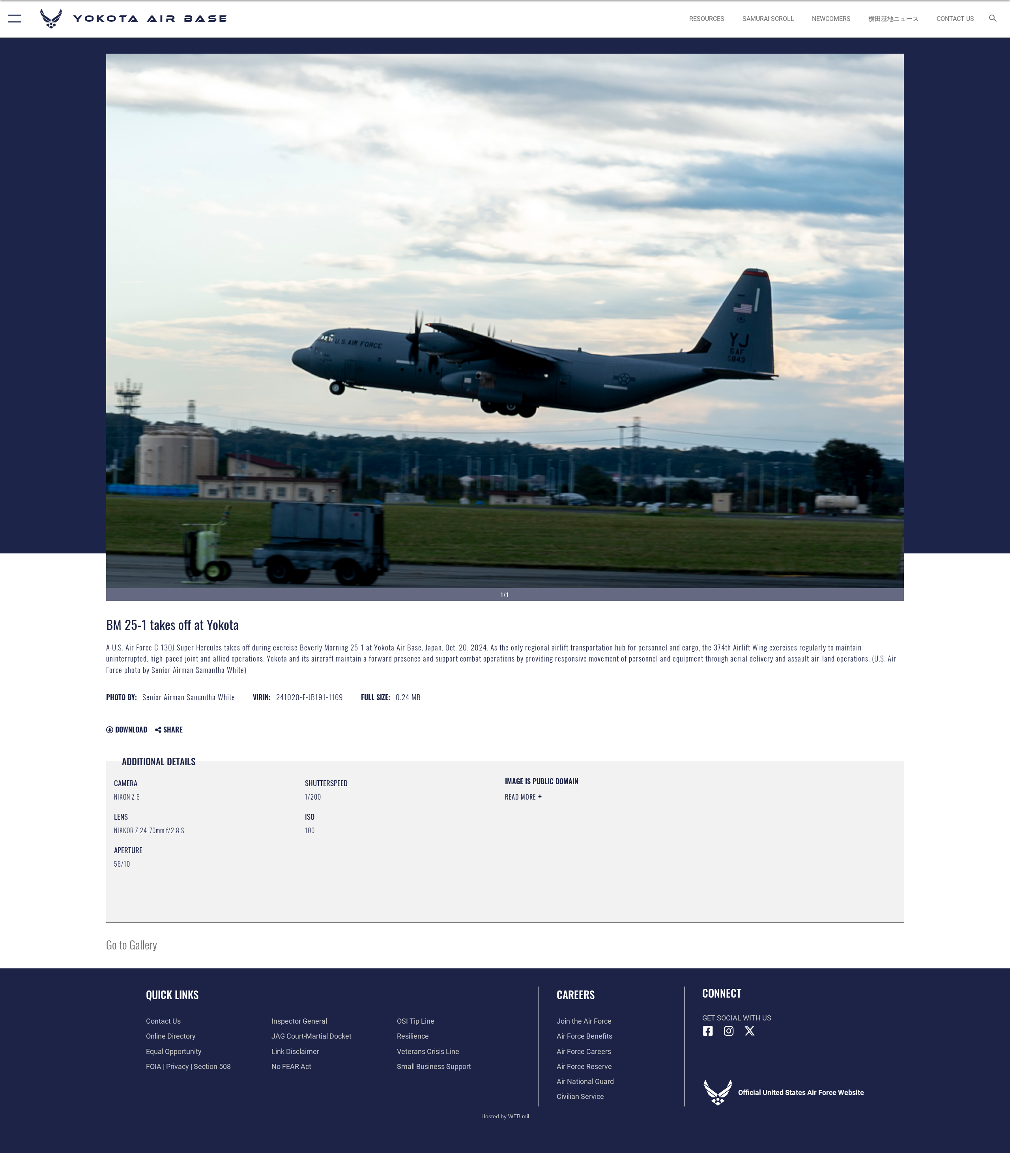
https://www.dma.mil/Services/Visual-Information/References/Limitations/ (597, 835)
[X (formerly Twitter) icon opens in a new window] (750, 1031)
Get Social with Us (736, 1018)
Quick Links (172, 994)
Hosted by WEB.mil (505, 1116)
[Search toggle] (993, 19)
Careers (576, 994)
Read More (521, 797)
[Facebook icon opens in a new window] (708, 1031)
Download (130, 729)
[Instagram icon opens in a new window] (729, 1031)
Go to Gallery (131, 944)
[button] (13, 18)
